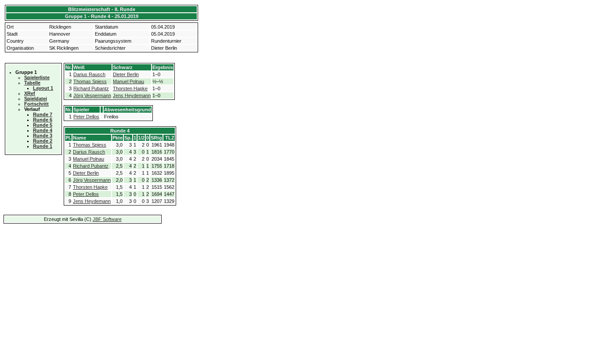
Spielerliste (37, 77)
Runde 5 (42, 125)
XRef (29, 93)
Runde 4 (42, 130)
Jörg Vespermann (92, 95)
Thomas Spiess (90, 81)
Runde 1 (42, 146)
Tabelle (32, 82)
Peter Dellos (86, 116)
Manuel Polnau (128, 81)
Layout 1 (43, 88)
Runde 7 (42, 114)
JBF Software (107, 219)
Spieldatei (35, 98)
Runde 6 (42, 119)
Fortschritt (36, 104)
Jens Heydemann (132, 95)
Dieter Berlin (126, 74)
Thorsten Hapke (130, 88)
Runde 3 (42, 135)
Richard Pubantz (91, 88)
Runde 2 (42, 140)
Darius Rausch (89, 74)
